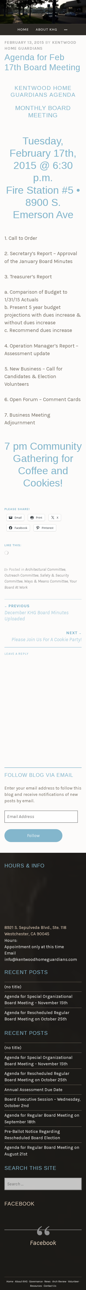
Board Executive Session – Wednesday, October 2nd (42, 1102)
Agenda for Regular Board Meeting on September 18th (41, 1118)
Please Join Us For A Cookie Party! (46, 636)
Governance (36, 1281)
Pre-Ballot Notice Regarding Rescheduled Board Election (32, 1134)
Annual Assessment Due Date (33, 1089)
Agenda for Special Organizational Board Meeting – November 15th (38, 999)
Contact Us (50, 1285)
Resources (36, 1285)
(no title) (12, 986)
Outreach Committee (21, 575)
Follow (33, 835)
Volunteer (73, 1281)
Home (23, 29)
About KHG (46, 29)
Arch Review (59, 1281)
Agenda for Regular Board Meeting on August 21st (41, 1150)
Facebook (19, 1204)
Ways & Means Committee (46, 581)
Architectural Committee (45, 569)
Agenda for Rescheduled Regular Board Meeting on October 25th (36, 1015)
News (47, 1281)
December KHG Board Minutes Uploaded (36, 613)
